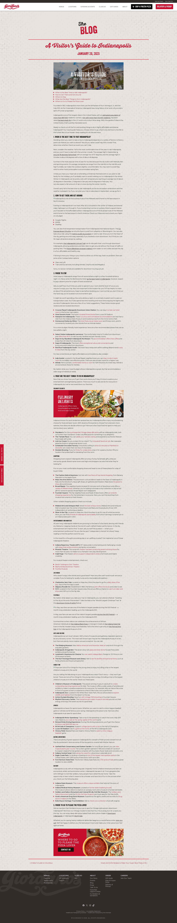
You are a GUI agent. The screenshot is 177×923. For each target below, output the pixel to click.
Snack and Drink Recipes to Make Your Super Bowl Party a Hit (124, 863)
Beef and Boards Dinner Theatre (67, 567)
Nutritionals (48, 883)
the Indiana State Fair (112, 624)
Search (61, 880)
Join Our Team (126, 878)
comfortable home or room (82, 363)
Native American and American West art (91, 645)
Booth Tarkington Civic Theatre (67, 564)
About (124, 7)
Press (92, 885)
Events (92, 880)
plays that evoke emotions (68, 547)
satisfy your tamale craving (86, 437)
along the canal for (83, 753)
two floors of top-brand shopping (100, 475)
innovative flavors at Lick (101, 441)
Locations (72, 7)
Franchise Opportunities (95, 890)
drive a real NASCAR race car (67, 724)
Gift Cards (114, 7)
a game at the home (81, 729)
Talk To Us (94, 887)
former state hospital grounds (100, 788)
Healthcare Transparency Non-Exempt (99, 912)
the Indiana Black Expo (79, 624)
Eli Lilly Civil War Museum (84, 794)
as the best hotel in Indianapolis (98, 279)
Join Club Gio (169, 1)
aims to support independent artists (86, 554)
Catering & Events (88, 7)
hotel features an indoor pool (91, 321)
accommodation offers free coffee (106, 339)
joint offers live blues (102, 587)
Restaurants (48, 880)
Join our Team (159, 1)
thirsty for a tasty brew (83, 450)
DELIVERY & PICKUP (164, 7)
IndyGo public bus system (81, 234)
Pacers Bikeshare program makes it (79, 249)
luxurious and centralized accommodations (96, 317)
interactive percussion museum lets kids (94, 699)
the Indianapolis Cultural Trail (74, 243)
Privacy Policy (80, 911)
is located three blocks (87, 314)
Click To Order (2, 454)
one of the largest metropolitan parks (101, 755)
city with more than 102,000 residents (96, 118)
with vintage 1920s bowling (91, 697)
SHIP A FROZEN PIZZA (143, 7)
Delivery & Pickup (109, 885)
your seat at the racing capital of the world (81, 720)
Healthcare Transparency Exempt (76, 912)
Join (76, 878)
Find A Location (2, 475)
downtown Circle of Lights (66, 603)
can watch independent (94, 654)
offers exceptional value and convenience (94, 343)
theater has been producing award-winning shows (98, 549)
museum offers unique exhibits (88, 783)
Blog (91, 883)
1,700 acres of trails (106, 760)
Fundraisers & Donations (95, 895)
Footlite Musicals (61, 569)
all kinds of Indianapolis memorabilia (82, 514)
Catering (47, 878)
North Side (78, 816)
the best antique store (92, 506)
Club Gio (102, 7)
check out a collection (98, 801)
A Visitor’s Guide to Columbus (41, 863)
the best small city (64, 120)
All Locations (63, 878)
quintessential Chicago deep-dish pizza (84, 432)
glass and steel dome (97, 650)
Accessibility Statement (93, 911)
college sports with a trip (90, 726)
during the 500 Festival (106, 614)
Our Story (93, 878)
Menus (61, 7)
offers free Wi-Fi (64, 336)
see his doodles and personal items (104, 659)
